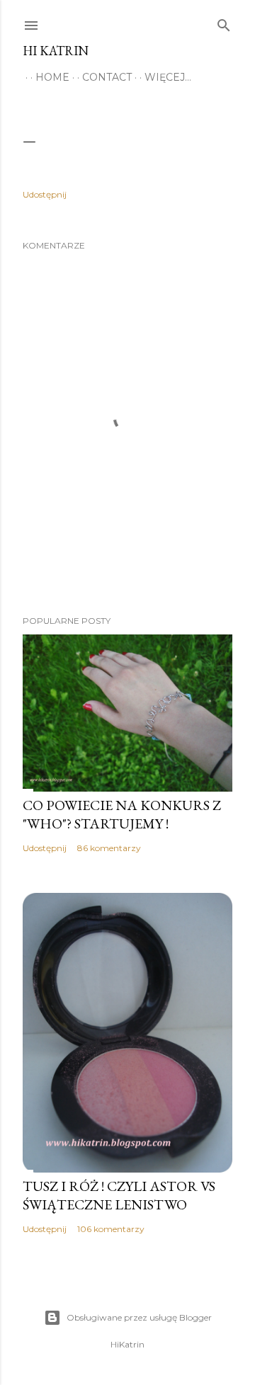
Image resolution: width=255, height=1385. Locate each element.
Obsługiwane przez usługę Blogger (139, 1317)
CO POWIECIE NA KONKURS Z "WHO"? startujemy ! (122, 814)
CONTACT (107, 77)
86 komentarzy (109, 848)
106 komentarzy (110, 1229)
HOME (52, 77)
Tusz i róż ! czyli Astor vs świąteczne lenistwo (119, 1195)
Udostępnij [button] (45, 194)
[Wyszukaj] (223, 22)
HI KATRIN (56, 50)
